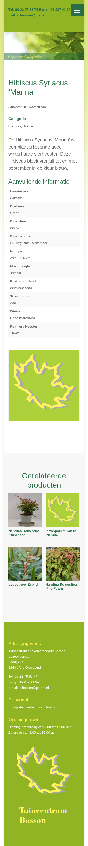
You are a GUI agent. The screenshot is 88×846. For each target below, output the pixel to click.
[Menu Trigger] (77, 10)
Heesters (14, 126)
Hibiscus (28, 126)
